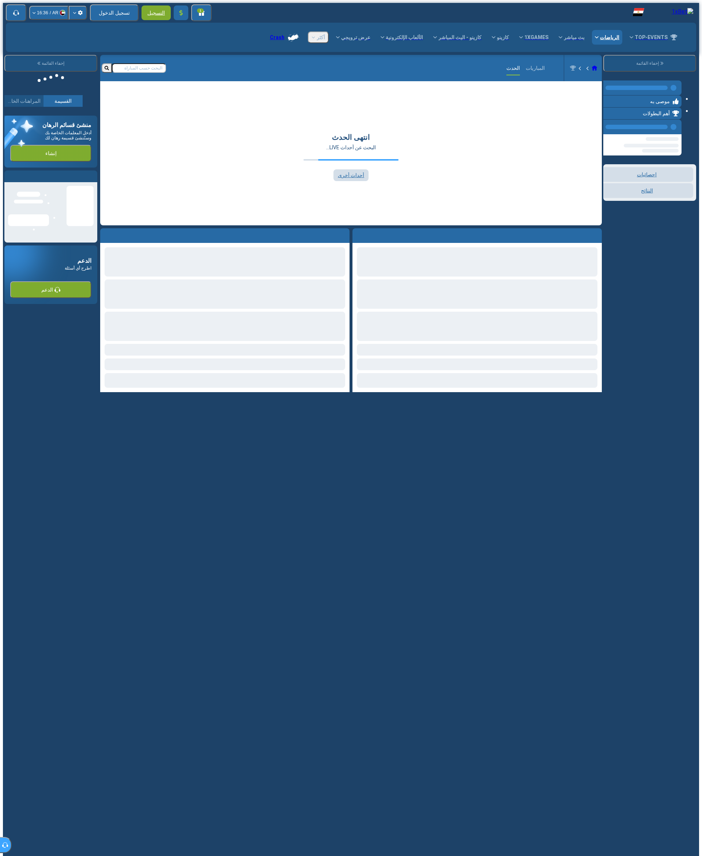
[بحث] (107, 68)
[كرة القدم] (580, 68)
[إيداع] (181, 12)
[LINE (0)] (594, 68)
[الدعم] (16, 12)
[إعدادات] (78, 13)
